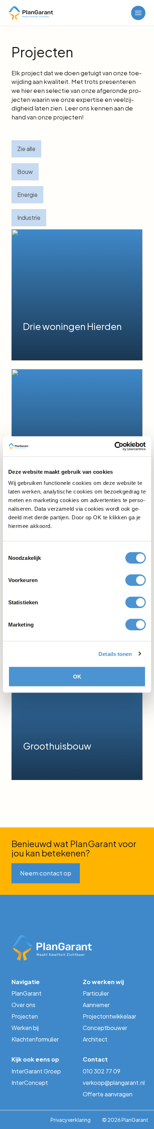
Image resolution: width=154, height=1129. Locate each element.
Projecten (24, 1016)
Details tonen (115, 654)
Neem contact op (45, 873)
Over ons (23, 1004)
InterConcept (29, 1082)
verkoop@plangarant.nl (113, 1082)
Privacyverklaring (70, 1119)
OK (77, 677)
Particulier (96, 993)
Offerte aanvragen (108, 1094)
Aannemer (96, 1004)
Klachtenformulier (35, 1039)
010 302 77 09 (101, 1071)
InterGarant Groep (36, 1071)
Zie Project (39, 344)
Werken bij (25, 1027)
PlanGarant (26, 993)
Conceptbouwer (105, 1027)
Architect (95, 1039)
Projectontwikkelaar (109, 1016)
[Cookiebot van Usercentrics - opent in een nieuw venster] (114, 446)
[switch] (135, 580)
